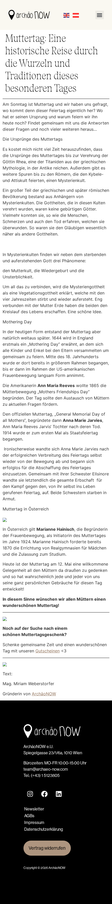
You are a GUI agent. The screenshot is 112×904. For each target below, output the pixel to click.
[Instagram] (29, 794)
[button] (99, 15)
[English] (66, 15)
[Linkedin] (58, 794)
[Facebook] (44, 794)
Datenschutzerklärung (43, 829)
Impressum (34, 822)
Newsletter (34, 809)
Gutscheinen (47, 650)
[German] (76, 15)
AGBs (29, 815)
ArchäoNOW (44, 693)
